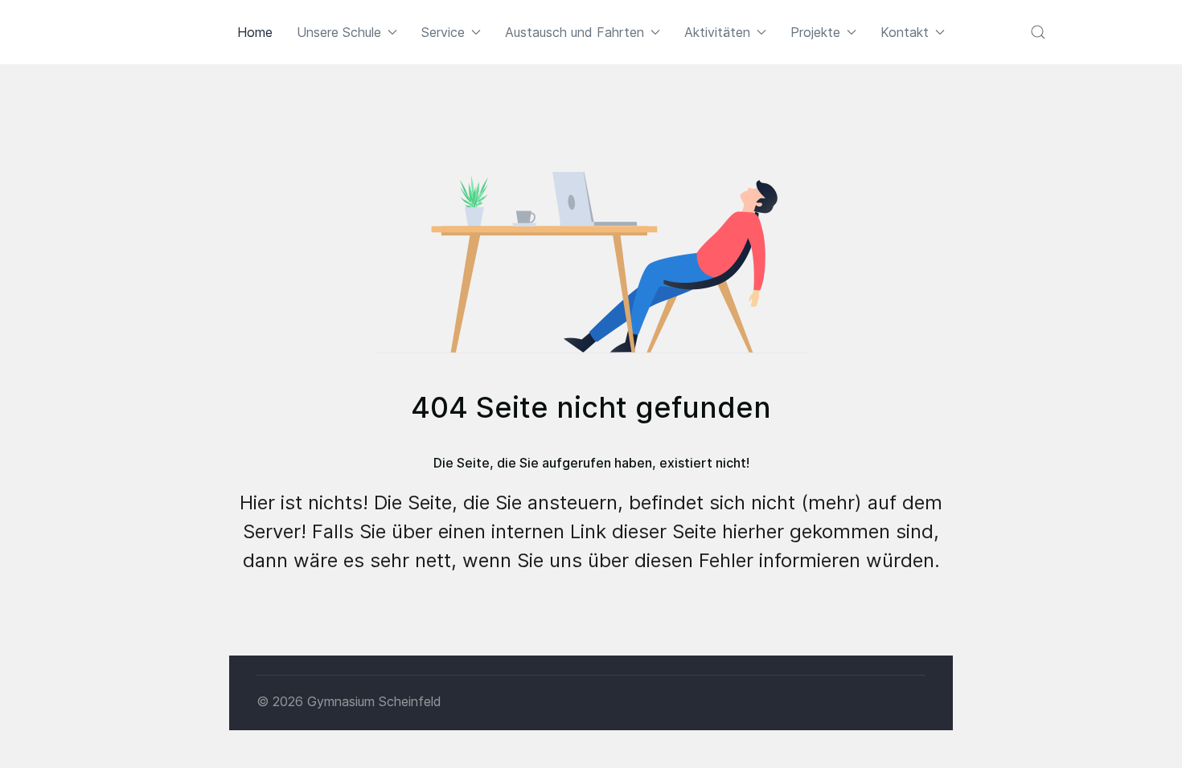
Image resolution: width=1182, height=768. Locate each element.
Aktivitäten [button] (717, 32)
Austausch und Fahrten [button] (574, 32)
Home (255, 32)
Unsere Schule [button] (339, 32)
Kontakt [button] (904, 32)
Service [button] (443, 32)
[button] (1038, 32)
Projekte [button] (815, 32)
